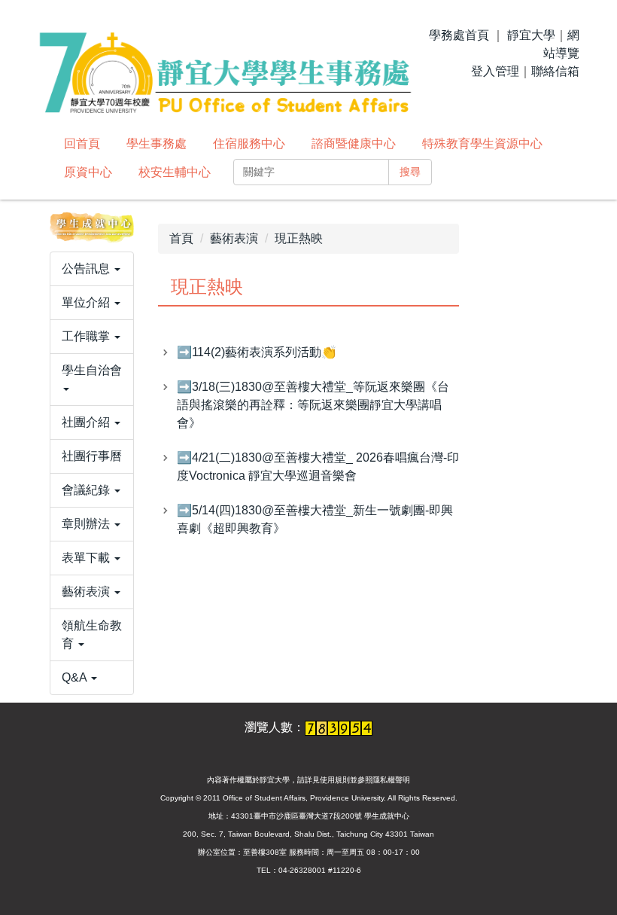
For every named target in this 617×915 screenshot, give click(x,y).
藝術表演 (234, 238)
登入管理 (495, 71)
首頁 (181, 238)
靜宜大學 (531, 35)
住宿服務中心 (249, 143)
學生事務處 (156, 143)
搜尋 (410, 172)
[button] (91, 268)
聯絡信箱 (555, 71)
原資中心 (88, 172)
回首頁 (82, 143)
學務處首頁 (459, 35)
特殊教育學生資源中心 (482, 143)
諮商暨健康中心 (354, 143)
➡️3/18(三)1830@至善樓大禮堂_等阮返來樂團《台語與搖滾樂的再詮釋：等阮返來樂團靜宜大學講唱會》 (313, 404)
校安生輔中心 (174, 172)
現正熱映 (299, 238)
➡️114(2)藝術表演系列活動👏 (256, 352)
